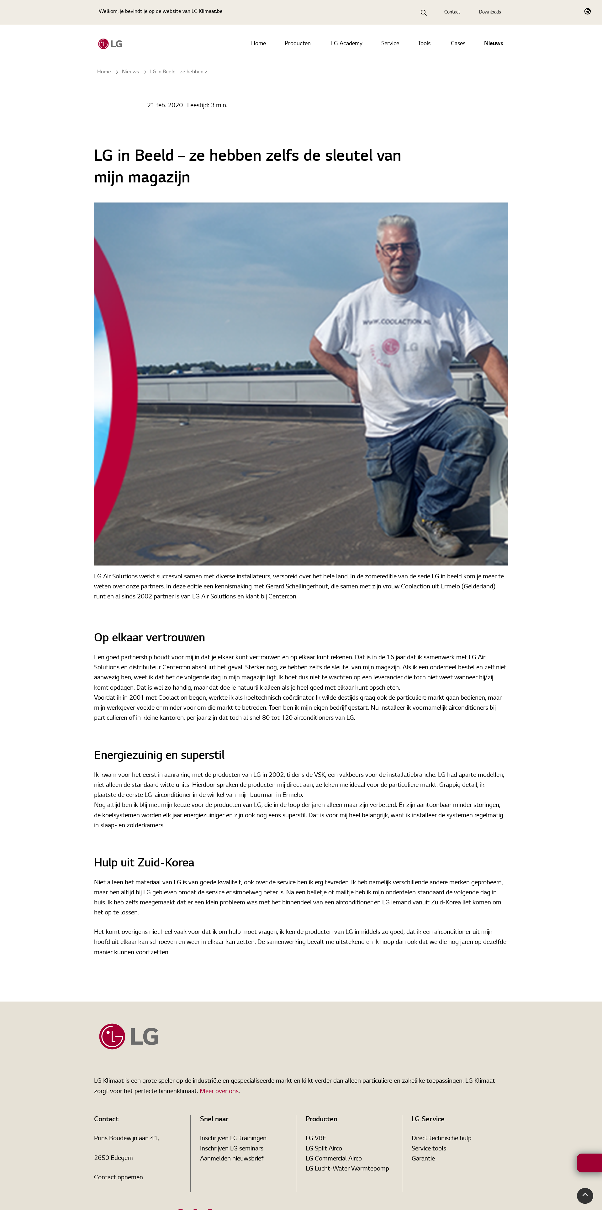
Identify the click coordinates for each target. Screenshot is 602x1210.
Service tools (429, 1148)
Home (258, 44)
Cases (458, 44)
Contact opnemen (118, 1177)
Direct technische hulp (442, 1138)
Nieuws (493, 44)
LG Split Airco (324, 1148)
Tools (424, 44)
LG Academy (346, 44)
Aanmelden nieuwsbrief (231, 1158)
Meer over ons (219, 1091)
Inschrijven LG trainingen (233, 1138)
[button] (585, 1196)
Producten (298, 44)
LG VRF (316, 1138)
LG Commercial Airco (334, 1158)
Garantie (423, 1158)
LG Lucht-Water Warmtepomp (347, 1168)
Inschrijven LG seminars (231, 1148)
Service (390, 44)
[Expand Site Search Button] (424, 13)
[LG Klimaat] (110, 44)
